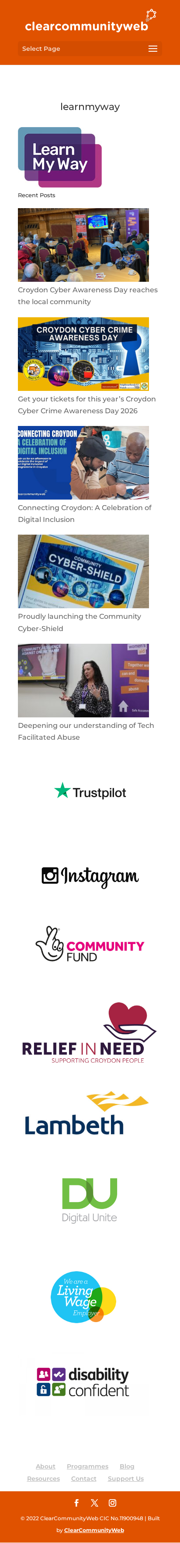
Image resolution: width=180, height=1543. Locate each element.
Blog (127, 1466)
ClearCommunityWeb (94, 1530)
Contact (84, 1479)
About (45, 1466)
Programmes (87, 1466)
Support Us (126, 1479)
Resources (43, 1479)
